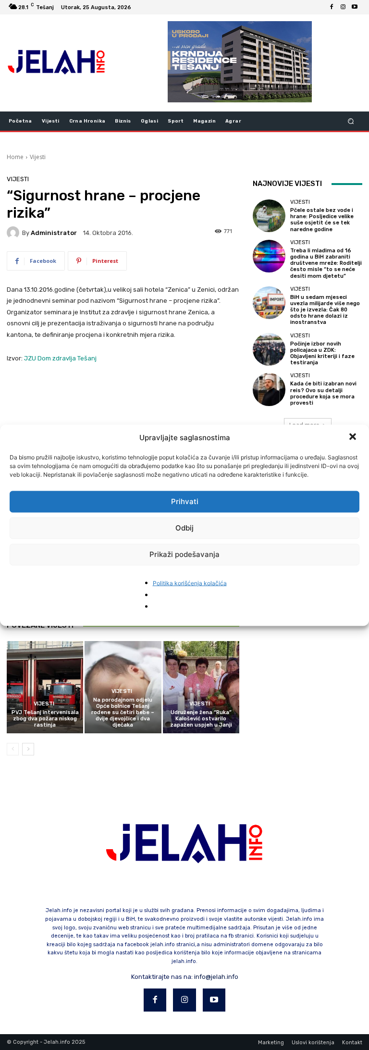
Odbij (184, 527)
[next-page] (28, 749)
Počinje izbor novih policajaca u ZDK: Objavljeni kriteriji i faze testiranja (322, 353)
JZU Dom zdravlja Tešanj (60, 358)
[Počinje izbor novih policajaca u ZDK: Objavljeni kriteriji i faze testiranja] (269, 349)
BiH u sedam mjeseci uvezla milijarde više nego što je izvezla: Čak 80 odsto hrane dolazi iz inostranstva (325, 310)
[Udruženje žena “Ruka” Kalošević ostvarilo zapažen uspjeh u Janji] (201, 687)
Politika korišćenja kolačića (190, 582)
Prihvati (184, 501)
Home (15, 157)
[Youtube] (354, 7)
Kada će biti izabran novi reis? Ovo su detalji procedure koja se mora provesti (323, 393)
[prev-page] (13, 749)
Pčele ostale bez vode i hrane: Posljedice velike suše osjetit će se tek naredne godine (322, 220)
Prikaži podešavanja (184, 554)
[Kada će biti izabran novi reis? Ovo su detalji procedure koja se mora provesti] (269, 389)
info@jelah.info (216, 976)
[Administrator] (14, 232)
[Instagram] (343, 7)
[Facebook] (331, 7)
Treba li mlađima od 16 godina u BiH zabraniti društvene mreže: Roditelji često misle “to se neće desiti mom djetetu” (326, 263)
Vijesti (38, 157)
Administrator (54, 233)
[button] (353, 437)
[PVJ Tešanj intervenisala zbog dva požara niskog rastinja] (45, 687)
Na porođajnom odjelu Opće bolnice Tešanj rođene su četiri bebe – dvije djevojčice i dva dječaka (122, 713)
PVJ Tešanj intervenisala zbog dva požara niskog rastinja (45, 718)
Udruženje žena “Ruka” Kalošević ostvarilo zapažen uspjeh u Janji (201, 718)
